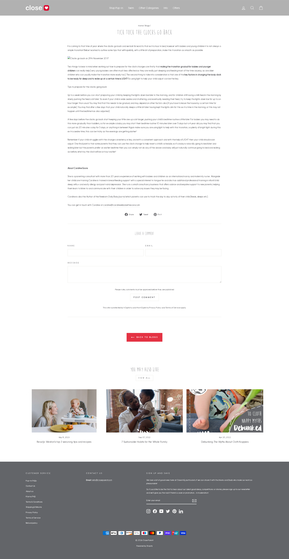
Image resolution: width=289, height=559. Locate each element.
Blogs (147, 25)
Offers (176, 8)
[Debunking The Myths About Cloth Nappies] (224, 410)
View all (144, 378)
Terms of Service (173, 307)
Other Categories (149, 8)
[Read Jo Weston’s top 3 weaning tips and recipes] (64, 410)
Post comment (144, 297)
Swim (131, 8)
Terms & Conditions (34, 502)
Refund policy (31, 523)
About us (29, 491)
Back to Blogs (147, 337)
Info (166, 8)
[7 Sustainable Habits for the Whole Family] (144, 410)
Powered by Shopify (144, 546)
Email (149, 245)
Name (71, 245)
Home (140, 25)
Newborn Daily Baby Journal (112, 196)
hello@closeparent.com (101, 480)
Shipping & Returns (34, 507)
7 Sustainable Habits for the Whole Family (144, 441)
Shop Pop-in (116, 8)
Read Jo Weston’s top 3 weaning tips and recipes (64, 441)
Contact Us (30, 486)
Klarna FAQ (31, 496)
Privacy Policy (155, 307)
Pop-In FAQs (31, 480)
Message (73, 263)
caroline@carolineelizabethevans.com (121, 204)
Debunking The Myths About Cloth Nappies (225, 441)
